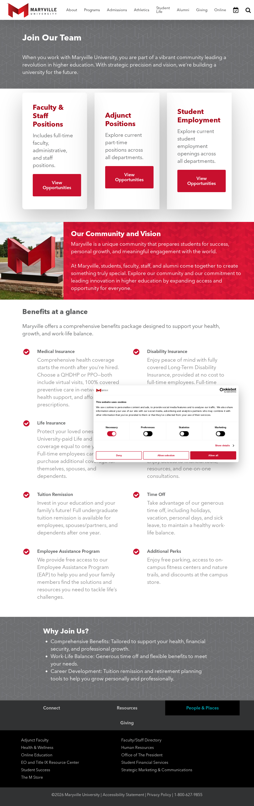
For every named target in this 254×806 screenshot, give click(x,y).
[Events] (235, 10)
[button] (57, 185)
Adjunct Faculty (35, 740)
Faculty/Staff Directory (141, 740)
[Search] (248, 10)
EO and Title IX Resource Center (50, 762)
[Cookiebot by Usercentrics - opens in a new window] (222, 390)
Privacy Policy (159, 794)
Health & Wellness (37, 747)
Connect (51, 707)
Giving (127, 722)
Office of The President (141, 755)
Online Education (36, 755)
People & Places (202, 707)
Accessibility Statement (123, 794)
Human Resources (137, 747)
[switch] (148, 433)
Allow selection (166, 455)
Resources (127, 707)
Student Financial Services (144, 762)
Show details (222, 445)
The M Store (32, 777)
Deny (119, 455)
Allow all (213, 455)
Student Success (35, 770)
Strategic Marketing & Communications (156, 770)
